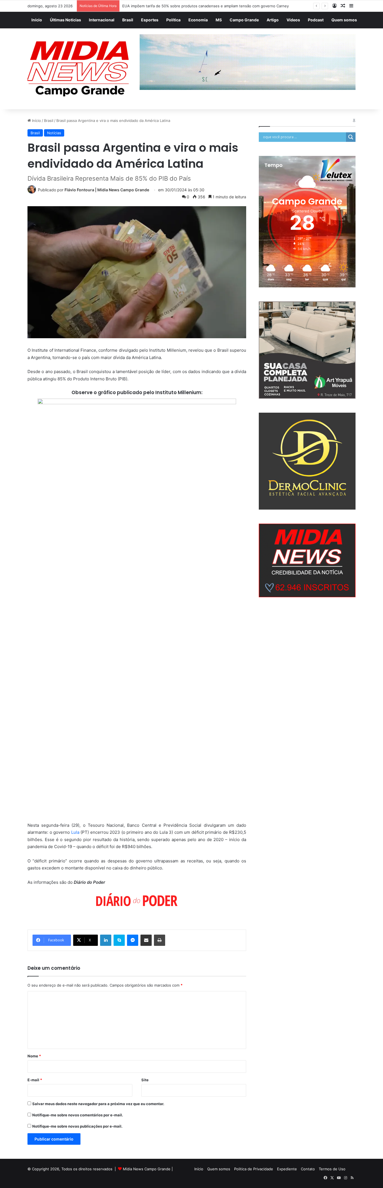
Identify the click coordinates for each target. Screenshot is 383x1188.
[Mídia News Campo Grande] (79, 69)
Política (173, 19)
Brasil (127, 19)
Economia (198, 19)
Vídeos (293, 19)
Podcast (316, 19)
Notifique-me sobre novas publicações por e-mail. (77, 1126)
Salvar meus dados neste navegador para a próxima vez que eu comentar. (98, 1103)
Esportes (149, 19)
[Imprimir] (159, 940)
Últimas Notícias (65, 19)
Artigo (273, 19)
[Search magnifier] (351, 137)
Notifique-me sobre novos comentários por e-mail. (77, 1115)
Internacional (101, 19)
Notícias (54, 133)
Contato (308, 1169)
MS (219, 19)
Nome (34, 1056)
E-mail (34, 1080)
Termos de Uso (332, 1169)
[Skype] (119, 940)
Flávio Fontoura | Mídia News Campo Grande (106, 189)
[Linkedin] (105, 940)
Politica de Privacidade (253, 1169)
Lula (75, 832)
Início (36, 19)
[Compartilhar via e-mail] (146, 940)
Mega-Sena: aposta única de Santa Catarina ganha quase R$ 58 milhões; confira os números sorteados (212, 6)
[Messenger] (132, 940)
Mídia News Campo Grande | (148, 1169)
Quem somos (344, 19)
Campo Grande (244, 19)
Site (145, 1080)
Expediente (287, 1169)
